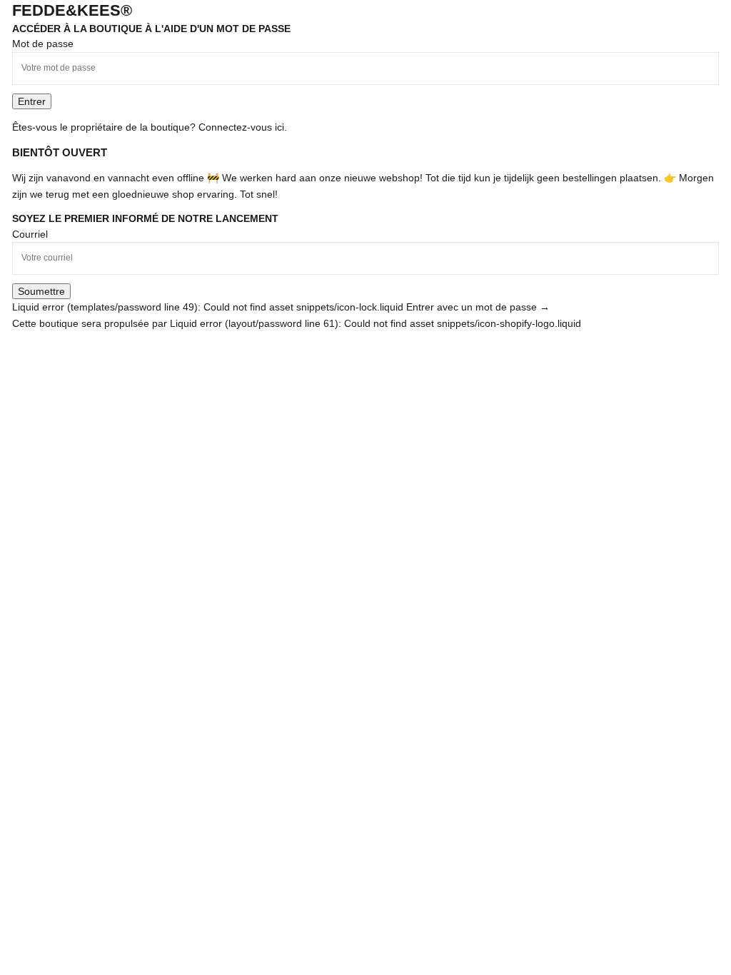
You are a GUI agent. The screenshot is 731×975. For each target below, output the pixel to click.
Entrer (32, 101)
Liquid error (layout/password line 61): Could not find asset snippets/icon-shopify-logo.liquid (375, 323)
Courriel (30, 234)
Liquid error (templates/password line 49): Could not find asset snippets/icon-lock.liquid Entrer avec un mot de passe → (281, 307)
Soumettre (41, 291)
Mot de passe (43, 43)
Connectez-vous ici (241, 127)
